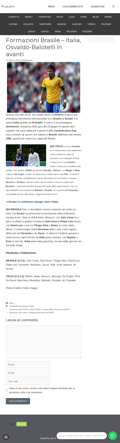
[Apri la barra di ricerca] (113, 6)
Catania (13, 24)
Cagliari (77, 24)
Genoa (31, 31)
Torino (91, 24)
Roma (83, 17)
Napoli (28, 17)
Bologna (72, 31)
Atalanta (28, 24)
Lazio (72, 17)
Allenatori (97, 6)
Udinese (61, 24)
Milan (95, 17)
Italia (11, 303)
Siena (58, 31)
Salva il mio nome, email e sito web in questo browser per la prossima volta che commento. (42, 390)
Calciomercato (72, 6)
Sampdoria (45, 24)
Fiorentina (44, 17)
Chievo (45, 31)
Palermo (106, 24)
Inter (60, 17)
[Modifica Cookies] (6, 437)
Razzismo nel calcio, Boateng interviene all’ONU (31, 312)
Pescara (87, 31)
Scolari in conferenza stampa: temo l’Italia (33, 201)
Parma (108, 17)
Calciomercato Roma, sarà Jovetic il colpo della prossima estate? (39, 309)
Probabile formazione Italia (21, 306)
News (51, 6)
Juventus (13, 17)
